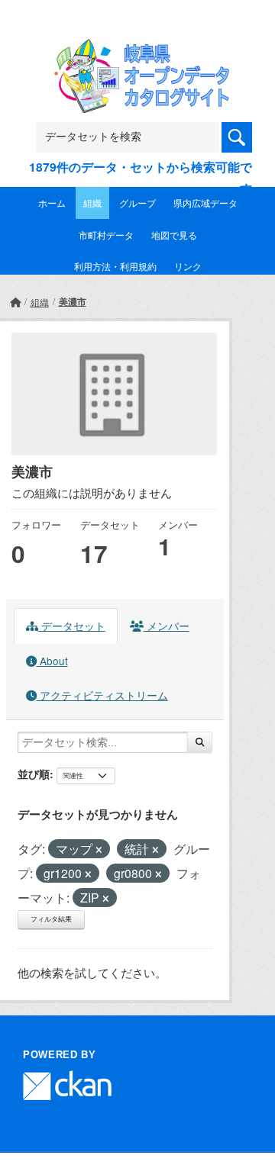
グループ (137, 202)
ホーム (52, 202)
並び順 (34, 773)
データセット (71, 625)
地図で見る (174, 234)
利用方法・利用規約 (115, 265)
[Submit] (199, 742)
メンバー (166, 625)
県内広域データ (205, 202)
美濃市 (72, 301)
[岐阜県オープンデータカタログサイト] (137, 48)
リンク (188, 265)
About (52, 660)
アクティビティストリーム (102, 695)
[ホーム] (15, 301)
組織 (92, 202)
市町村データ (106, 234)
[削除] (98, 850)
